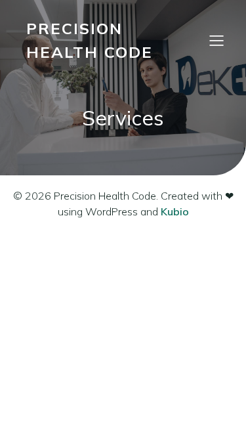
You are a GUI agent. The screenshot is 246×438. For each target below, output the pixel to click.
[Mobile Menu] (216, 40)
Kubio (175, 211)
